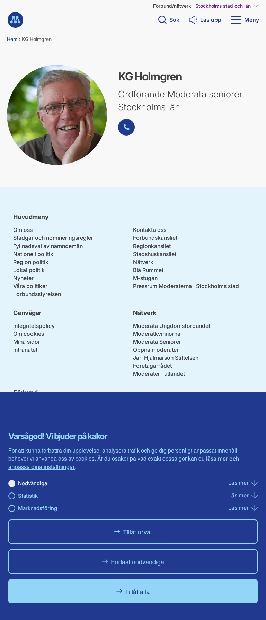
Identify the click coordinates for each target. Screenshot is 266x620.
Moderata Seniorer (157, 341)
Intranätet (25, 349)
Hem (12, 39)
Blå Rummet (148, 270)
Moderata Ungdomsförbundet (171, 325)
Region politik (30, 262)
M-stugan (145, 277)
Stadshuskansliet (154, 254)
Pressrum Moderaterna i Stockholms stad (186, 285)
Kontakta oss (149, 229)
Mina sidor (26, 341)
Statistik (28, 495)
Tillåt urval (137, 531)
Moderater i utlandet (159, 373)
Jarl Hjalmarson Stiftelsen (165, 357)
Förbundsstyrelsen (37, 293)
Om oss (23, 229)
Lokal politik (29, 270)
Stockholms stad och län (223, 6)
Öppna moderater (156, 349)
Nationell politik (33, 254)
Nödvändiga (32, 483)
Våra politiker (30, 285)
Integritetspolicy (34, 325)
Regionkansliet (152, 246)
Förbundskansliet (155, 237)
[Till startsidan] (15, 20)
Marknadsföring (37, 508)
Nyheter (23, 277)
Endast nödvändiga (137, 561)
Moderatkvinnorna (156, 333)
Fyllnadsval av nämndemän (48, 246)
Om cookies (28, 333)
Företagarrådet (152, 365)
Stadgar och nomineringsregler (53, 237)
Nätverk (143, 262)
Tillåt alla (137, 591)
